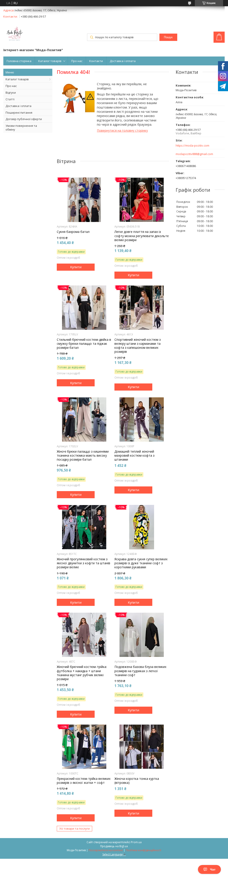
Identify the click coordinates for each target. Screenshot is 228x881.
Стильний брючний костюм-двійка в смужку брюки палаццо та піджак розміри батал (84, 344)
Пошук (168, 37)
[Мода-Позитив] (14, 34)
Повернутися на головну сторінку (122, 130)
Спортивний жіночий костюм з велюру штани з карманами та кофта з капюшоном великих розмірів (137, 346)
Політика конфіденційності (143, 850)
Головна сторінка (19, 61)
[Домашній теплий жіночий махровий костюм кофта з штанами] (141, 419)
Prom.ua (136, 842)
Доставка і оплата (123, 61)
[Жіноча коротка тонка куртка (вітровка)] (141, 746)
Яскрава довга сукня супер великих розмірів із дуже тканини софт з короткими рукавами (140, 563)
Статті (10, 99)
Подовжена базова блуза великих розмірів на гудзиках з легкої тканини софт (140, 671)
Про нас (76, 61)
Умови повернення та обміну (21, 127)
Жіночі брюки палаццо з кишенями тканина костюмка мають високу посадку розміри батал (83, 456)
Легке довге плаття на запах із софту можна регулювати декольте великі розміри (141, 236)
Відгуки (11, 93)
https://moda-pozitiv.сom (192, 145)
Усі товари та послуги (74, 829)
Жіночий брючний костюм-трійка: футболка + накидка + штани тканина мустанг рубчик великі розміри (82, 673)
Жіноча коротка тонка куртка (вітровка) (136, 781)
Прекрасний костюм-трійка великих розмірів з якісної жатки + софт (83, 781)
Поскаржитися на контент (106, 850)
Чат (213, 869)
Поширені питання (19, 113)
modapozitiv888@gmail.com (194, 154)
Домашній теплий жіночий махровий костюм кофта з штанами (134, 456)
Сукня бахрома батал (73, 232)
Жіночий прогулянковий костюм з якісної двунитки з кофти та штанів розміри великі (83, 563)
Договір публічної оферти (24, 119)
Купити (75, 267)
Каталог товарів (49, 61)
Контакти (96, 61)
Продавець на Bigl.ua (114, 846)
